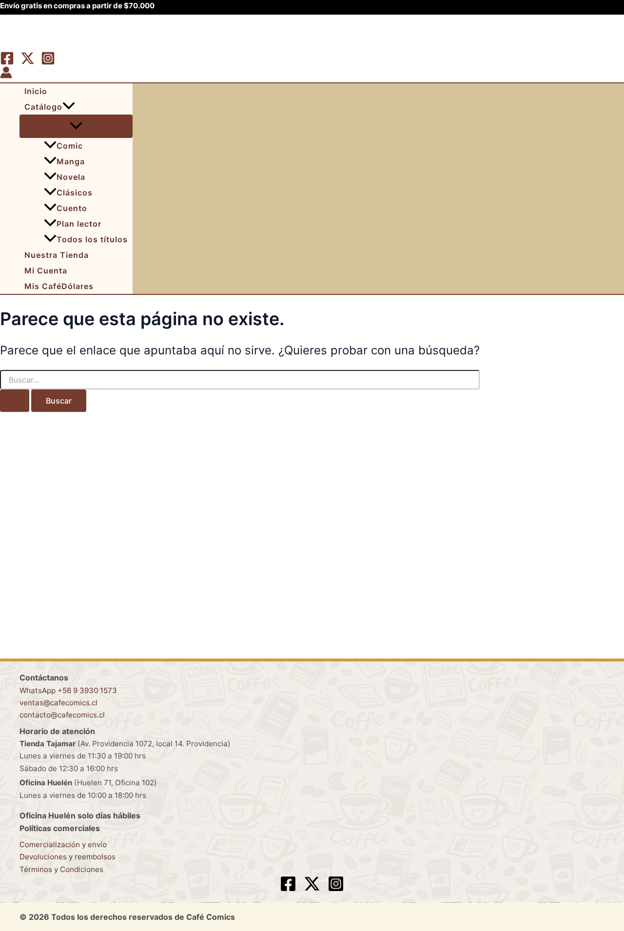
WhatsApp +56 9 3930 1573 (68, 690)
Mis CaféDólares (59, 286)
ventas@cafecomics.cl (59, 702)
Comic (70, 146)
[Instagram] (48, 62)
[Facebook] (7, 62)
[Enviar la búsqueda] (14, 400)
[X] (27, 62)
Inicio (35, 91)
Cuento (72, 208)
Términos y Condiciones (61, 869)
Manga (71, 161)
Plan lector (79, 224)
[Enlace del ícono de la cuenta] (6, 74)
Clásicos (75, 192)
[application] (68, 107)
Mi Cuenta (45, 270)
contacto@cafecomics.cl (62, 714)
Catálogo (43, 107)
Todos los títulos (92, 239)
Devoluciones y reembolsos (68, 856)
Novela (71, 177)
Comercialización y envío (63, 844)
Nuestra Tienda (56, 255)
